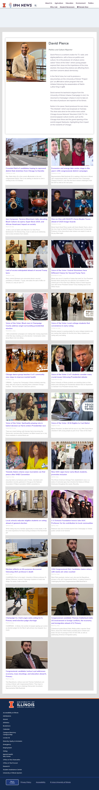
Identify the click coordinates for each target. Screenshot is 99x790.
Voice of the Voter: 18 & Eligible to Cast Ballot (70, 423)
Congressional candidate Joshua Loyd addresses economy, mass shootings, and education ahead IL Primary (26, 674)
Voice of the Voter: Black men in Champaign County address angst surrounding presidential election (25, 326)
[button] (35, 5)
